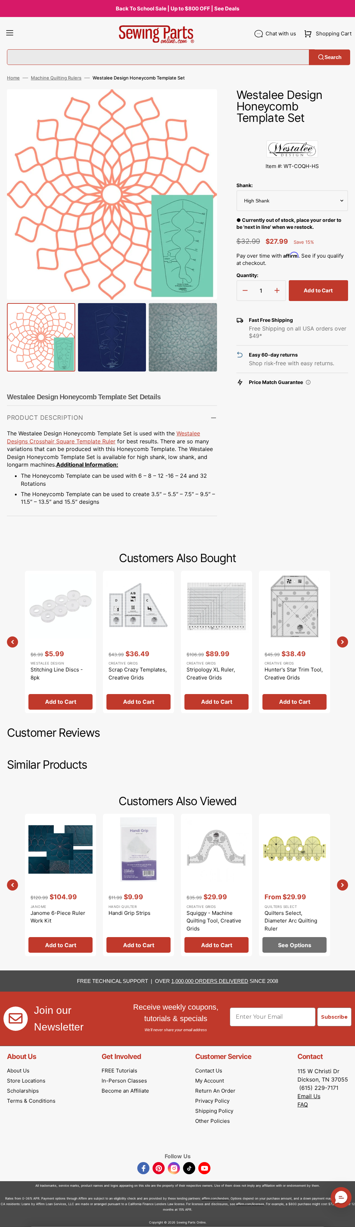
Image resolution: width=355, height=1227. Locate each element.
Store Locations (26, 1080)
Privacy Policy (212, 1100)
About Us (18, 1070)
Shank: (244, 185)
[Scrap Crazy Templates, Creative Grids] (138, 642)
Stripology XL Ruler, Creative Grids (211, 673)
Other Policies (212, 1121)
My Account (209, 1080)
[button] (9, 33)
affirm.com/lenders (215, 1198)
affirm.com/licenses (250, 1204)
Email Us (308, 1096)
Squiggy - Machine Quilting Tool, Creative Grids (214, 921)
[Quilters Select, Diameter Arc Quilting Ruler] (294, 885)
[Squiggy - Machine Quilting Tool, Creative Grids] (216, 885)
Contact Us (208, 1070)
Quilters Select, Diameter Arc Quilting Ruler (291, 921)
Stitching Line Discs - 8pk (57, 673)
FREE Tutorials (119, 1070)
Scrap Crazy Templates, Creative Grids (138, 673)
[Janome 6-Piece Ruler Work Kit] (60, 885)
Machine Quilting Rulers (56, 78)
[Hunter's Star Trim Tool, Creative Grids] (294, 642)
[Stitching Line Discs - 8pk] (60, 642)
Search (332, 57)
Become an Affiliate (125, 1090)
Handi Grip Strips (129, 913)
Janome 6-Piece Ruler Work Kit (58, 917)
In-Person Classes (124, 1080)
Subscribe (334, 1017)
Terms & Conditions (31, 1100)
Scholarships (23, 1090)
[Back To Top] (345, 1217)
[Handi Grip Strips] (138, 885)
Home (13, 78)
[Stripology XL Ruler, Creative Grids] (216, 642)
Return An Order (215, 1090)
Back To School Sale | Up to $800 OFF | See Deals (177, 8)
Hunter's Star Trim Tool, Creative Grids (294, 673)
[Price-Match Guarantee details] (308, 382)
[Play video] (201, 124)
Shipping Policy (214, 1111)
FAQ (302, 1104)
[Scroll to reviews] (292, 133)
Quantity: (247, 275)
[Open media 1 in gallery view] (201, 105)
